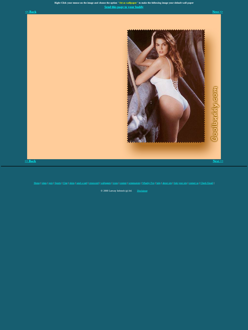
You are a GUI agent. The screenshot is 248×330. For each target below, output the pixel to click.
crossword (94, 183)
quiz (51, 183)
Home (37, 183)
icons (115, 183)
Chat (65, 183)
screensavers (134, 183)
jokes (44, 183)
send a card (82, 183)
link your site (180, 183)
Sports (58, 183)
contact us (194, 183)
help (158, 183)
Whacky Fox (148, 183)
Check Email (207, 183)
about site (167, 183)
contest (123, 183)
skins (72, 183)
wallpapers (106, 183)
